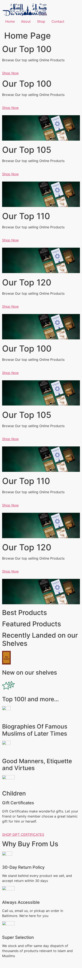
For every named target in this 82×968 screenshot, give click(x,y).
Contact (58, 21)
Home (10, 21)
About (26, 21)
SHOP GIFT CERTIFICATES (23, 834)
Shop (41, 21)
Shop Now (10, 73)
